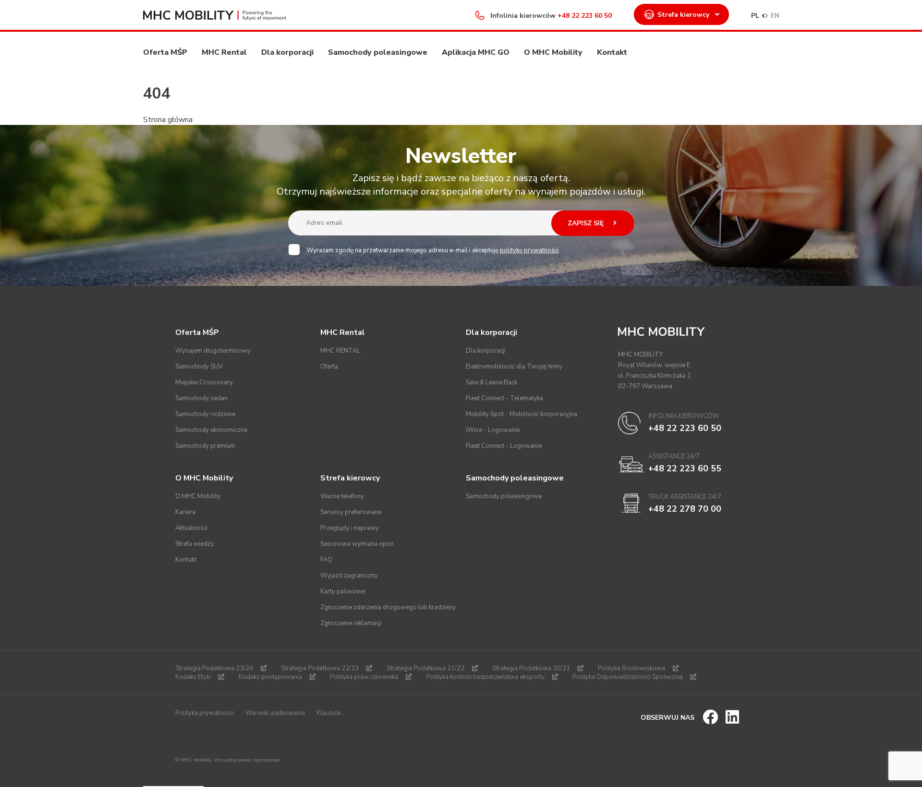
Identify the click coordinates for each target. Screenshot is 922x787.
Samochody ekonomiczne (211, 430)
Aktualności (191, 528)
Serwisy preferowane (350, 512)
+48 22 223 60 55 (684, 468)
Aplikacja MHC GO (476, 52)
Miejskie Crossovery (204, 382)
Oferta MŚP (165, 52)
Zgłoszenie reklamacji (351, 623)
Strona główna (168, 119)
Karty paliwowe (342, 591)
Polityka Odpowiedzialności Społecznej (627, 677)
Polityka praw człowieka (364, 677)
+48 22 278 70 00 (684, 509)
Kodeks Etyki (193, 677)
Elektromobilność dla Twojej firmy (514, 366)
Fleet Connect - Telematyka (504, 398)
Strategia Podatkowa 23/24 (214, 668)
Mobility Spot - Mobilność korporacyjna (521, 414)
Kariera (185, 512)
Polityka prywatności (204, 713)
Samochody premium (205, 446)
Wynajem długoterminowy (213, 350)
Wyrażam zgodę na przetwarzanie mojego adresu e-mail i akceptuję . (433, 250)
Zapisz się (587, 223)
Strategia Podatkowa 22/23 (320, 668)
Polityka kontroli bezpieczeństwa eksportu (485, 677)
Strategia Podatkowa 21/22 (425, 668)
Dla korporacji (287, 52)
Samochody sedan (201, 398)
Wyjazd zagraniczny (349, 575)
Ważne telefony (342, 496)
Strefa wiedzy (194, 544)
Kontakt (612, 52)
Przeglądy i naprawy (349, 528)
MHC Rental (224, 52)
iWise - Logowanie (493, 430)
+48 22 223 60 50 (585, 15)
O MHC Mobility (553, 52)
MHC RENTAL (340, 350)
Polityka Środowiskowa (631, 668)
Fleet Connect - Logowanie (504, 446)
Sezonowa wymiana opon (357, 544)
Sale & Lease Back (491, 382)
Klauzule (328, 713)
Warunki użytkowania (275, 713)
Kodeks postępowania (270, 677)
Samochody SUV (199, 366)
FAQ (326, 559)
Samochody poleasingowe (377, 52)
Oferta (329, 366)
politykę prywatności (529, 250)
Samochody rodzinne (205, 414)
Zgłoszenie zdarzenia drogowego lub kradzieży (388, 607)
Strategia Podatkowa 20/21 (531, 668)
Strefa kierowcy (683, 14)
